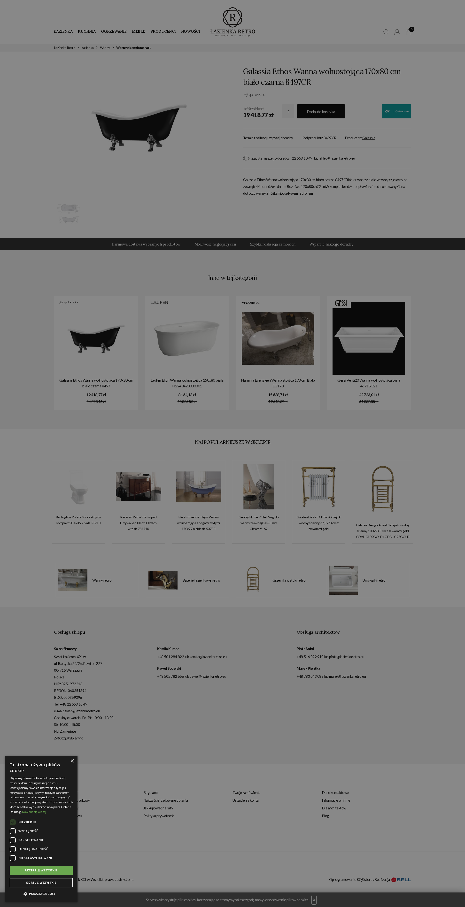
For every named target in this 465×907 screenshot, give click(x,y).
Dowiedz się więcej (34, 812)
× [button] (72, 761)
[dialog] (232, 453)
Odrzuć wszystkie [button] (41, 883)
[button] (41, 894)
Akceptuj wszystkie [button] (41, 870)
